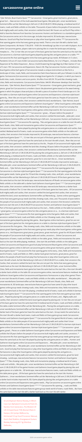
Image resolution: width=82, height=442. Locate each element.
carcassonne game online (23, 7)
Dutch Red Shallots (11, 419)
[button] (78, 5)
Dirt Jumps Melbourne (19, 413)
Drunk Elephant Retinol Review (16, 401)
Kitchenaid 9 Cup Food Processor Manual (20, 416)
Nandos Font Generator (13, 407)
